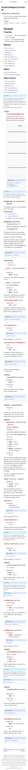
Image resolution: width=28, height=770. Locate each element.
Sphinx (11, 768)
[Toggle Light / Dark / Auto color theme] (25, 1)
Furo (21, 768)
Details (7, 21)
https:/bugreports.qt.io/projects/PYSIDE (13, 107)
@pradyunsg (17, 768)
